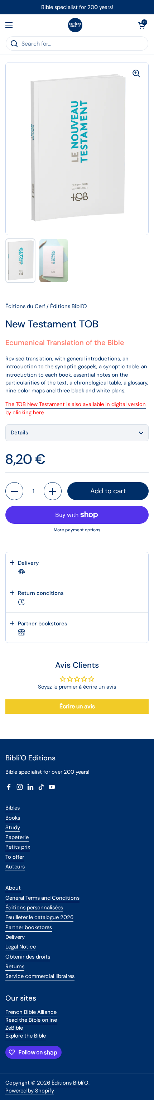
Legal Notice (20, 946)
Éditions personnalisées (34, 907)
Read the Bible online (31, 1020)
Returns (14, 966)
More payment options (77, 530)
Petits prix (17, 846)
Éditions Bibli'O (70, 1082)
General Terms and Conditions (42, 897)
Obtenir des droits (27, 956)
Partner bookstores (28, 927)
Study (12, 827)
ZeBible (14, 1027)
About (13, 887)
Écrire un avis (77, 706)
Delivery (15, 937)
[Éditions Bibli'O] (75, 25)
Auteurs (15, 866)
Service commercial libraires (39, 976)
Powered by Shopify (29, 1090)
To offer (14, 857)
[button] (141, 25)
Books (12, 817)
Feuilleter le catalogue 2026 (39, 917)
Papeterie (17, 837)
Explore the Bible (25, 1035)
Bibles (12, 807)
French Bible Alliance (31, 1012)
